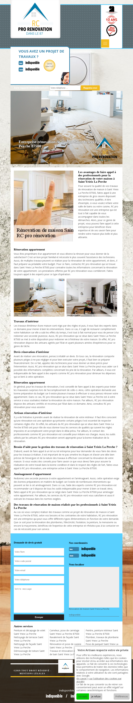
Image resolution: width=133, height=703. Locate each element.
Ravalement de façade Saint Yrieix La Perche (64, 639)
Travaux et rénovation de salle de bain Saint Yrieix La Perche (65, 652)
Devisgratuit (49, 65)
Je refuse (96, 696)
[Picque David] (69, 665)
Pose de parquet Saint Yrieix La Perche (102, 646)
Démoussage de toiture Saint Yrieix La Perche (29, 652)
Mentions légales (32, 673)
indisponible (32, 62)
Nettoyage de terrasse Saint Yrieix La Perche (28, 639)
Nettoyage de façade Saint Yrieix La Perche (28, 646)
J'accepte (82, 696)
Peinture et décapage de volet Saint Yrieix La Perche (29, 632)
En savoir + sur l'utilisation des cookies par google (98, 680)
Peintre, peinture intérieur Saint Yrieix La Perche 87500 (102, 632)
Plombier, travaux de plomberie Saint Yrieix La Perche (102, 639)
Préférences (121, 696)
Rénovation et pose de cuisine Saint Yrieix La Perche (65, 646)
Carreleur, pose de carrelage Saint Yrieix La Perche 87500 (64, 632)
